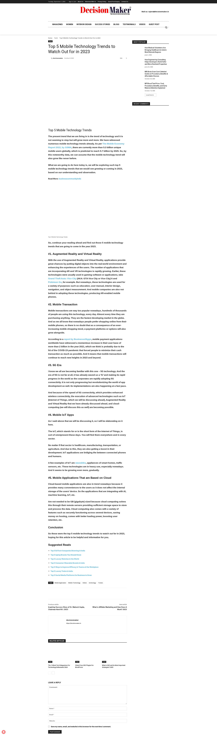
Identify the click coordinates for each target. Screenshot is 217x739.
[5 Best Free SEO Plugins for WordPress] (87, 654)
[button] (166, 27)
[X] (153, 1)
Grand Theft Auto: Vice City (62, 278)
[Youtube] (157, 1)
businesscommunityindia (70, 179)
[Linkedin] (147, 1)
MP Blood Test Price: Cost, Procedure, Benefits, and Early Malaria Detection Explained (156, 86)
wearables (80, 463)
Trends (100, 583)
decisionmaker (58, 58)
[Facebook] (140, 1)
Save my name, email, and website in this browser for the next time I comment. (81, 726)
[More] (85, 64)
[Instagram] (143, 1)
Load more (150, 95)
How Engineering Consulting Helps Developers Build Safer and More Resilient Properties (156, 62)
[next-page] (53, 672)
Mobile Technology (74, 583)
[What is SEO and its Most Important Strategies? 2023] (114, 654)
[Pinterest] (150, 1)
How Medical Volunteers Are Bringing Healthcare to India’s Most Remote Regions (156, 50)
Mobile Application (60, 583)
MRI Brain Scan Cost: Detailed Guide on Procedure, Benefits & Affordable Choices (156, 74)
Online (85, 583)
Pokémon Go (55, 282)
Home (50, 38)
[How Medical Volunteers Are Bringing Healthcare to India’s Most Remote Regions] (137, 50)
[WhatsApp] (80, 64)
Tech (56, 38)
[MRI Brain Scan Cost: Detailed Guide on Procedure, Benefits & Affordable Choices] (137, 74)
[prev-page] (49, 672)
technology (92, 583)
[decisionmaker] (49, 58)
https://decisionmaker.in (73, 623)
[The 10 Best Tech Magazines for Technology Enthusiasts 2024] (60, 654)
